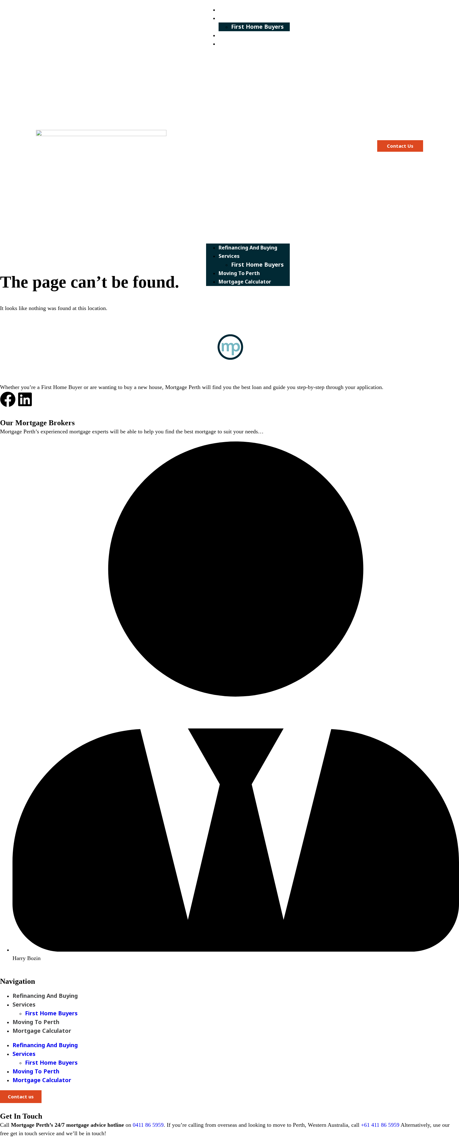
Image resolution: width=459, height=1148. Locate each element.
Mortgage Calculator (251, 43)
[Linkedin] (25, 399)
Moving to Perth (245, 35)
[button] (248, 146)
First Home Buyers (257, 26)
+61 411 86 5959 (380, 1125)
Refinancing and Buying (254, 9)
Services (235, 18)
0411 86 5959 (148, 1125)
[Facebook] (8, 399)
